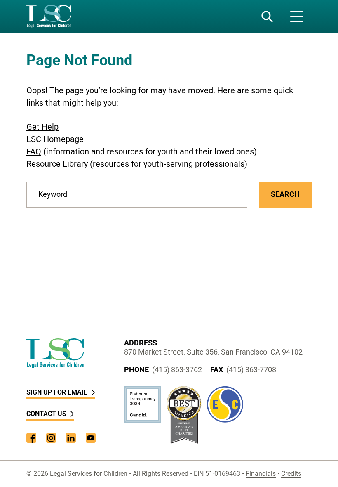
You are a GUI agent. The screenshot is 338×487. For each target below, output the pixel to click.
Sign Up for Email (56, 392)
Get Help (42, 127)
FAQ (33, 151)
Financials (261, 474)
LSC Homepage (55, 139)
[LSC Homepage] (48, 16)
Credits (291, 474)
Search (285, 194)
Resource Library (57, 164)
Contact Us (46, 414)
